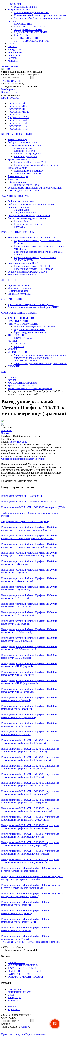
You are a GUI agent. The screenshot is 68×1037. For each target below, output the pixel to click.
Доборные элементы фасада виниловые (29, 215)
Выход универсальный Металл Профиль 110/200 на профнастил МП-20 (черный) (29, 665)
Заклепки (19, 346)
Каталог (12, 21)
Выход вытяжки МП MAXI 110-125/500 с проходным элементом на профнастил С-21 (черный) (30, 741)
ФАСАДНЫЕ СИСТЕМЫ (28, 29)
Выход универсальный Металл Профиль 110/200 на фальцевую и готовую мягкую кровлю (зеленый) (29, 554)
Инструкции (14, 49)
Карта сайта (14, 55)
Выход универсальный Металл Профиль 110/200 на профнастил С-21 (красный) (29, 605)
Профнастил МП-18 (18, 108)
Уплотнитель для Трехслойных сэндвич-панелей (40, 363)
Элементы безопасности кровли (25, 145)
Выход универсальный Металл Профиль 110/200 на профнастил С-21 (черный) (29, 596)
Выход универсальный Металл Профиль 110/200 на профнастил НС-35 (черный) (29, 631)
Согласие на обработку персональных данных (39, 18)
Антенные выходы (18, 176)
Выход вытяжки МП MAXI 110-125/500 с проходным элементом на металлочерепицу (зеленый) (30, 861)
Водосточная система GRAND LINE (27, 271)
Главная (12, 377)
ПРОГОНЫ (14, 366)
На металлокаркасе (18, 291)
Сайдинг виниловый (19, 207)
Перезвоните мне (50, 941)
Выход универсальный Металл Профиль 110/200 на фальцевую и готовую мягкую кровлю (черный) (29, 528)
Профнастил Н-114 (18, 128)
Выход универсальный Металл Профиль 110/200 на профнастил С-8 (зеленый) (29, 588)
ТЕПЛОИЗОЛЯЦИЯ (19, 335)
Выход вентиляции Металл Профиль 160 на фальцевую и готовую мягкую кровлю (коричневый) (32, 886)
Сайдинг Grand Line (25, 212)
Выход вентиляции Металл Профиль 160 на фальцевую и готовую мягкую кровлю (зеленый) (32, 895)
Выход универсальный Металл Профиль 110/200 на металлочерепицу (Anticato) (29, 733)
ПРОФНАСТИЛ (23, 23)
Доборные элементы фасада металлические (31, 204)
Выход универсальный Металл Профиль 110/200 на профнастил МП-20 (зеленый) (29, 690)
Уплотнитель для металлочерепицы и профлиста (40, 355)
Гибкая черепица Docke (26, 185)
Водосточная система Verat (22, 274)
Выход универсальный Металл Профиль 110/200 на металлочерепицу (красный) (29, 707)
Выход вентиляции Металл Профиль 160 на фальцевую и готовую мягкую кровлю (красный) (32, 878)
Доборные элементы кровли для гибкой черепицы (35, 187)
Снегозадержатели (24, 148)
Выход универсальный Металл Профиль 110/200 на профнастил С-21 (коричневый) (29, 613)
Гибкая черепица (17, 182)
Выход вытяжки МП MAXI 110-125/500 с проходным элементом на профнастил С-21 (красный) (30, 750)
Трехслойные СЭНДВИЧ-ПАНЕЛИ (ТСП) (31, 304)
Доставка (13, 57)
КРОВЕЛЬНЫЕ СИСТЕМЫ (29, 26)
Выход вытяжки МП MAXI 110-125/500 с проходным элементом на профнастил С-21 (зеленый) (30, 767)
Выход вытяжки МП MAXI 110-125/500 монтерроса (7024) (33, 507)
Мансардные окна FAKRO (28, 170)
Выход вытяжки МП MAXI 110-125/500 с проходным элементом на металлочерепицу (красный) (30, 844)
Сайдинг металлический (21, 201)
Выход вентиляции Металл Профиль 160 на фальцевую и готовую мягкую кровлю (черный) (32, 869)
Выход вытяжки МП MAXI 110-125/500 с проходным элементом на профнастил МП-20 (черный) (30, 792)
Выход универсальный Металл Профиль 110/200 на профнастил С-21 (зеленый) (29, 622)
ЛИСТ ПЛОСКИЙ (18, 321)
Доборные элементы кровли (23, 142)
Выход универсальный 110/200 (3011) (21, 496)
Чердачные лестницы (19, 293)
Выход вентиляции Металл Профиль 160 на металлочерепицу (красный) (25, 912)
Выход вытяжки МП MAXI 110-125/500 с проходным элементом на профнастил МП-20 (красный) (30, 801)
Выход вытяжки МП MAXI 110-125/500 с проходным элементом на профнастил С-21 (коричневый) (30, 758)
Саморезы (19, 343)
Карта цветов (15, 52)
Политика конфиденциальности (31, 12)
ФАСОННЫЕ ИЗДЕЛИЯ (21, 318)
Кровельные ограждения (27, 153)
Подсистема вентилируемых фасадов (28, 218)
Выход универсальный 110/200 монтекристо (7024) (28, 501)
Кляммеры (19, 226)
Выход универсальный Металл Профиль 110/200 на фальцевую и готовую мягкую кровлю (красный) (29, 537)
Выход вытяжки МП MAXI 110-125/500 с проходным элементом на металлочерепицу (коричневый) (30, 852)
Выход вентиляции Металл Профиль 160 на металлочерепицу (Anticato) (25, 937)
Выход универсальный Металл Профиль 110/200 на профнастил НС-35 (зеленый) (29, 656)
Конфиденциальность (19, 9)
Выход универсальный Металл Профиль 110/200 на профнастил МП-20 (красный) (29, 673)
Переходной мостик (24, 150)
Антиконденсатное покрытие (23, 190)
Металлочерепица (17, 139)
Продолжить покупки (13, 1034)
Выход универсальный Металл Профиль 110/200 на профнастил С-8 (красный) (29, 571)
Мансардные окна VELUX (28, 173)
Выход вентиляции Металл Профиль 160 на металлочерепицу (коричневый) (25, 920)
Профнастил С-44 (17, 120)
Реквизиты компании (25, 6)
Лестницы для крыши (25, 156)
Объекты (12, 46)
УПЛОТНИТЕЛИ (17, 352)
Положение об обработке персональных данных (40, 15)
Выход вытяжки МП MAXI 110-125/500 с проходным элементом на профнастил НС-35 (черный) (30, 784)
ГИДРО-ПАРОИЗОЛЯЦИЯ (23, 323)
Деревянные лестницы (20, 285)
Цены (11, 43)
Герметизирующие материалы (30, 332)
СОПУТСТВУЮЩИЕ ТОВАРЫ (31, 40)
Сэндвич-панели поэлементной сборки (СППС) (33, 307)
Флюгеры (13, 179)
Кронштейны (21, 221)
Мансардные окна (17, 167)
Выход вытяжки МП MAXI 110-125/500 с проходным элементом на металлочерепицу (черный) (30, 835)
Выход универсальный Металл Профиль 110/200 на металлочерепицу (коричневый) (29, 716)
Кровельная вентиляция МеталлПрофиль (36, 165)
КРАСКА (13, 349)
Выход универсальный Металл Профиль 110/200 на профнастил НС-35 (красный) (29, 639)
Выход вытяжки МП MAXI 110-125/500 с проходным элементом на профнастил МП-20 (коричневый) (30, 809)
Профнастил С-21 (17, 114)
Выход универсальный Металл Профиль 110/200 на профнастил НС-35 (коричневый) (29, 648)
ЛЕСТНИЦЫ (21, 35)
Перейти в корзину (35, 1034)
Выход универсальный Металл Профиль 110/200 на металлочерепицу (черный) (29, 699)
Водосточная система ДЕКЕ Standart (33, 268)
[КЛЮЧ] (6, 69)
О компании (14, 4)
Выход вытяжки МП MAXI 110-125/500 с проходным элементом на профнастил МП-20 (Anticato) (30, 827)
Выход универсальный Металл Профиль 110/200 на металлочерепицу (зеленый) (29, 724)
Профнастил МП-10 (18, 106)
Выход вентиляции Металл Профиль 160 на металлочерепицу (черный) (25, 903)
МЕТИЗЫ (13, 340)
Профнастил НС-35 (18, 117)
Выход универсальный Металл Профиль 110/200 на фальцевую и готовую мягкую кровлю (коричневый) (29, 545)
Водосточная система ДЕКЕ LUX (32, 266)
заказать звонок (9, 66)
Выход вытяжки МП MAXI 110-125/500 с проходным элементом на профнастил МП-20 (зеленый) (30, 818)
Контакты (13, 60)
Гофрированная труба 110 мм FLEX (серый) (25, 521)
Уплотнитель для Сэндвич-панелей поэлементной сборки (33, 359)
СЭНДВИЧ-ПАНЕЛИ (26, 38)
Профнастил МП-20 (18, 111)
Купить (5, 433)
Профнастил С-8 (16, 103)
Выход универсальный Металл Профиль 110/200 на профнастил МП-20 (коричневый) (29, 682)
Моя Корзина (9, 90)
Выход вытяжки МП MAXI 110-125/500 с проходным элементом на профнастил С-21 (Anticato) (30, 775)
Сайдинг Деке (21, 209)
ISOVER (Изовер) (23, 338)
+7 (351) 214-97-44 (11, 80)
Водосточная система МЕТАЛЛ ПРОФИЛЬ (31, 237)
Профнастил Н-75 (17, 125)
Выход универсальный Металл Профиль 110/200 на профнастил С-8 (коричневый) (29, 579)
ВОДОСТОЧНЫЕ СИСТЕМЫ (30, 32)
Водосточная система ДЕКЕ (23, 263)
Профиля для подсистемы (28, 224)
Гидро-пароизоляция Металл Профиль (34, 326)
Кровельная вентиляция (21, 159)
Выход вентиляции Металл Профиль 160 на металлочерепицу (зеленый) (25, 929)
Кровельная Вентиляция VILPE (31, 162)
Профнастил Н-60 (17, 123)
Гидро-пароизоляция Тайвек (29, 329)
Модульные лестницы (19, 288)
